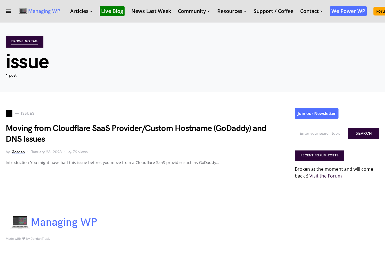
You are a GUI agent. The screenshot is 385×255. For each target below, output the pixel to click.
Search (364, 133)
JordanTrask (40, 239)
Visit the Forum (325, 176)
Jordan (18, 152)
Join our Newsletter (317, 113)
